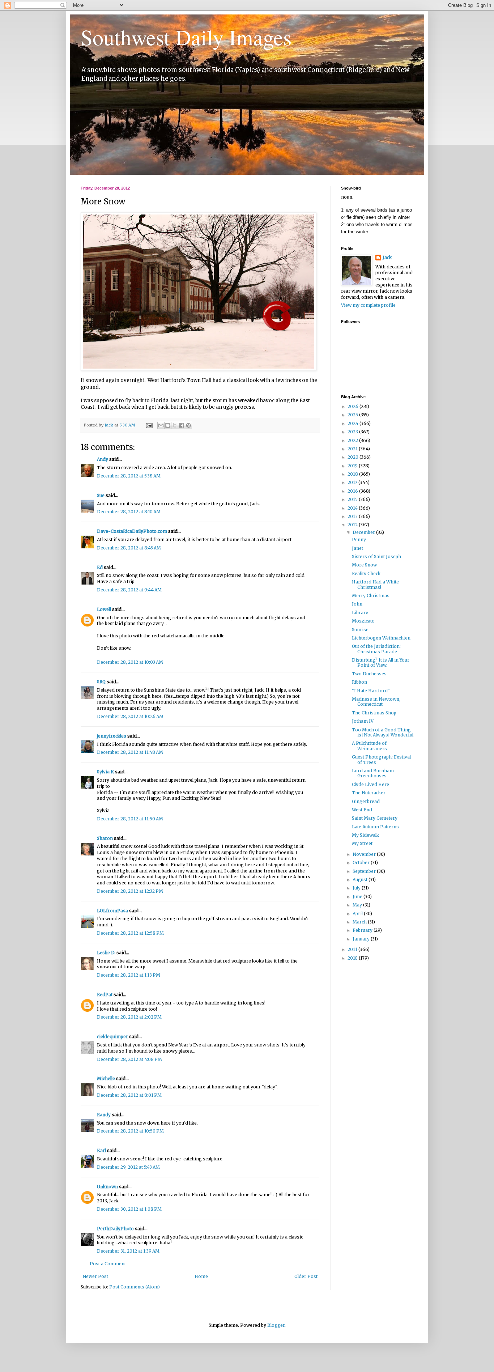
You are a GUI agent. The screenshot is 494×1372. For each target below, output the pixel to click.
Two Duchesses (369, 673)
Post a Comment (108, 1263)
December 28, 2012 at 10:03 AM (130, 662)
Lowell (104, 609)
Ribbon (359, 682)
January (362, 939)
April (358, 913)
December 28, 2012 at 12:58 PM (130, 933)
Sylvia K (105, 771)
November (365, 854)
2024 (353, 423)
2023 (353, 431)
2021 (353, 448)
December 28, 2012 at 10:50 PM (130, 1131)
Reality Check (366, 573)
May (358, 905)
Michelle (106, 1078)
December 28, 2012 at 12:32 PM (130, 891)
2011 (353, 949)
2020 (353, 457)
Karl (101, 1150)
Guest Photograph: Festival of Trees (381, 759)
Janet (357, 548)
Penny (359, 539)
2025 (353, 414)
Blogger (276, 1325)
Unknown (107, 1186)
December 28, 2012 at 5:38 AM (129, 476)
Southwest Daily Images (186, 36)
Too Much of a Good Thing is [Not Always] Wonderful (382, 732)
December (364, 532)
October (362, 862)
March (360, 922)
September (365, 871)
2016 (353, 491)
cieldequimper (112, 1036)
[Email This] (161, 425)
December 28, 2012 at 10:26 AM (130, 716)
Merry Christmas (370, 595)
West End (362, 809)
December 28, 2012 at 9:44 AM (129, 589)
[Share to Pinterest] (188, 425)
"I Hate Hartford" (371, 690)
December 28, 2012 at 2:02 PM (129, 1017)
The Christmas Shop (374, 712)
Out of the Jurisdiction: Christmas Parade (376, 648)
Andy (102, 459)
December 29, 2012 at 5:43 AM (128, 1167)
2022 (353, 440)
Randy (104, 1114)
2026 (353, 406)
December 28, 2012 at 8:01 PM (129, 1095)
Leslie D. (106, 952)
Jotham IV (363, 721)
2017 (353, 482)
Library (360, 612)
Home (201, 1276)
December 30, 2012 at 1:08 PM (129, 1209)
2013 (353, 516)
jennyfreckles (111, 736)
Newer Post (95, 1276)
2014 (353, 508)
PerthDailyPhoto (115, 1228)
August (361, 879)
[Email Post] (149, 425)
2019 (353, 465)
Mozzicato (363, 621)
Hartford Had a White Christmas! (375, 584)
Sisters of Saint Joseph (376, 556)
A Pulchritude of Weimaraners (369, 745)
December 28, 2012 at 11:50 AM (130, 818)
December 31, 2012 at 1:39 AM (128, 1251)
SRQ (101, 681)
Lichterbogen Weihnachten (381, 638)
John (357, 604)
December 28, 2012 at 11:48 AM (130, 752)
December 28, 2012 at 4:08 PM (129, 1059)
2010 (353, 958)
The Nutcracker (369, 792)
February (363, 930)
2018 (353, 474)
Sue (101, 495)
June (358, 896)
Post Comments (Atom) (134, 1287)
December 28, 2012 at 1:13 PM (128, 975)
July (357, 888)
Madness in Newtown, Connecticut (376, 701)
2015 (353, 499)
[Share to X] (174, 425)
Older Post (306, 1276)
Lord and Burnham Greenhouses (373, 773)
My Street (362, 843)
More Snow (364, 565)
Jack (387, 257)
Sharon (105, 838)
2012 (353, 524)
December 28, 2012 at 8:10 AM (129, 511)
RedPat (104, 994)
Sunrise (360, 629)
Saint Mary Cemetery (374, 818)
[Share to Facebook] (181, 425)
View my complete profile (368, 305)
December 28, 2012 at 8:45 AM (129, 548)
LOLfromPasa (112, 910)
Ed (100, 567)
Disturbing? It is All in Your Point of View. (380, 662)
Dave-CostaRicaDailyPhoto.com (132, 531)
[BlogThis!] (167, 425)
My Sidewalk (365, 835)
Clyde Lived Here (370, 784)
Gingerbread (366, 801)
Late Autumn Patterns (375, 826)
